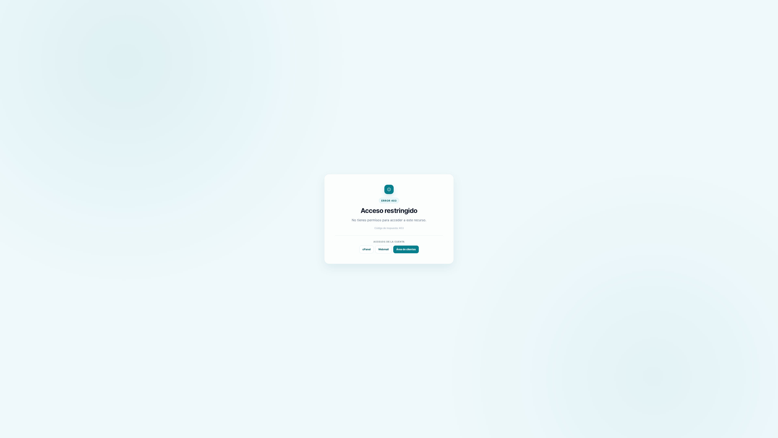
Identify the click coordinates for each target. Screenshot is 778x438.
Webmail (383, 249)
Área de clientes (406, 249)
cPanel (366, 249)
